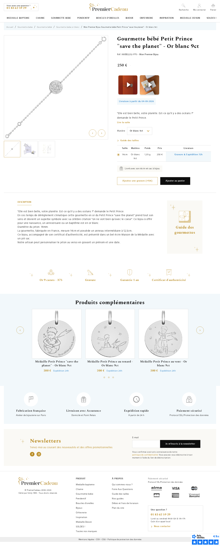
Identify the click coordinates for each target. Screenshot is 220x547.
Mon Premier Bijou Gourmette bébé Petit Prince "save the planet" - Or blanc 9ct (120, 27)
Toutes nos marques (86, 531)
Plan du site (118, 508)
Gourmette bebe (61, 18)
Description (24, 202)
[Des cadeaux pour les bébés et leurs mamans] (37, 481)
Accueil (9, 27)
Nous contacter (162, 526)
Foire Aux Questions (122, 489)
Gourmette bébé (44, 27)
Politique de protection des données (125, 539)
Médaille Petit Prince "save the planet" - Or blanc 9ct (56, 363)
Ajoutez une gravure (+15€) (137, 181)
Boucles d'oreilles (107, 18)
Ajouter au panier (175, 181)
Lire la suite (123, 122)
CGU (104, 539)
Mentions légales (86, 539)
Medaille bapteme (18, 18)
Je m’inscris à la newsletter (180, 444)
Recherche (184, 10)
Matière (121, 131)
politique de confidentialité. (145, 455)
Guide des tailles (129, 140)
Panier (213, 10)
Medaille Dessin (190, 18)
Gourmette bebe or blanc (68, 27)
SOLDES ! (211, 18)
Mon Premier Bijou (149, 54)
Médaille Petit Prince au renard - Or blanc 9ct (110, 363)
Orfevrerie (146, 18)
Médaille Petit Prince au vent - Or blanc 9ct (163, 363)
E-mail (135, 437)
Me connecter (199, 10)
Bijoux (129, 18)
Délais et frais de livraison (125, 503)
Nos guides (118, 499)
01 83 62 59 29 (161, 514)
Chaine (40, 18)
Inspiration (167, 18)
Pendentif (83, 18)
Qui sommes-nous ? (122, 485)
